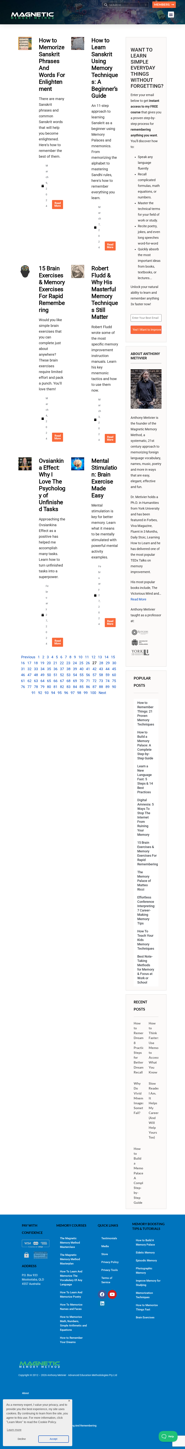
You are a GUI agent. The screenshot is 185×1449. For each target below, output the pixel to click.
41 (88, 669)
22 (62, 663)
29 (108, 663)
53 (68, 675)
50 (49, 675)
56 (88, 675)
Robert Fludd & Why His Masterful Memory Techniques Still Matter (104, 292)
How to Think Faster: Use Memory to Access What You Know (155, 1047)
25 (81, 663)
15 (113, 657)
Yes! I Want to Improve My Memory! (147, 329)
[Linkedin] (102, 1303)
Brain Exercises (145, 1317)
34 (42, 669)
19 (42, 663)
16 (23, 663)
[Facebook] (102, 1294)
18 (36, 663)
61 (23, 681)
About (25, 1393)
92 (40, 693)
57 (94, 675)
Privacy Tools (109, 1270)
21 (55, 663)
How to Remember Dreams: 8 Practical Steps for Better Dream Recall (142, 1047)
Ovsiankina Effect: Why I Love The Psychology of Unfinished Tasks (52, 485)
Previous (28, 657)
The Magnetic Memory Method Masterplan (70, 1259)
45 (114, 669)
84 (75, 687)
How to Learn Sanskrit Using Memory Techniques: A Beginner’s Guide (104, 68)
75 (114, 681)
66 (55, 681)
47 (29, 675)
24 (75, 663)
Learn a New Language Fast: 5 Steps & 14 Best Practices (145, 779)
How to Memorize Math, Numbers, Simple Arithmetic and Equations (73, 1323)
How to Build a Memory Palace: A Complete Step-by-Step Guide (145, 745)
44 (107, 669)
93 (47, 693)
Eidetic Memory (145, 1252)
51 (55, 675)
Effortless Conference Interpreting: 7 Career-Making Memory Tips (146, 910)
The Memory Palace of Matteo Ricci (144, 880)
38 (68, 669)
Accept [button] (53, 1439)
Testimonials (109, 1238)
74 (107, 681)
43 (101, 669)
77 (29, 687)
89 (107, 687)
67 (62, 681)
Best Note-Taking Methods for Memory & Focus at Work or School (145, 969)
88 (101, 687)
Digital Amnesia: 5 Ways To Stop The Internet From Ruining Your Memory (145, 817)
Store (104, 1254)
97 (73, 693)
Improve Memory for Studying (148, 1283)
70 (81, 681)
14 (106, 657)
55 (81, 675)
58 (101, 675)
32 (29, 669)
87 (94, 687)
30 (114, 663)
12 (93, 657)
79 (42, 687)
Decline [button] (22, 1439)
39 (75, 669)
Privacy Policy (110, 1262)
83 (68, 687)
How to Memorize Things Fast (147, 1307)
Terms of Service (106, 1280)
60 (114, 675)
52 (62, 675)
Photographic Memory (144, 1270)
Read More (138, 599)
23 (68, 663)
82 (62, 687)
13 (100, 657)
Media (105, 1246)
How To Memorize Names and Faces (71, 1307)
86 (88, 687)
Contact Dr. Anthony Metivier (38, 1436)
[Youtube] (112, 1294)
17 (29, 663)
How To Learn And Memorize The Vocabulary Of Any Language (71, 1278)
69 (75, 681)
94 (53, 693)
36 (55, 669)
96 (66, 693)
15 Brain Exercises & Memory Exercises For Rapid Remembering (52, 289)
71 (88, 681)
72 (94, 681)
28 (101, 663)
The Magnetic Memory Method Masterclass (70, 1243)
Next (102, 693)
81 (55, 687)
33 (36, 669)
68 (68, 681)
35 (49, 669)
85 (81, 687)
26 (88, 663)
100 (93, 693)
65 (49, 681)
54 (75, 675)
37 (62, 669)
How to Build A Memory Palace (145, 1242)
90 (114, 687)
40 (81, 669)
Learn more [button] (14, 1430)
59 (107, 675)
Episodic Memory (146, 1260)
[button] (171, 14)
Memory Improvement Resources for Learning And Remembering (59, 1425)
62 (29, 681)
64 (42, 681)
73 (101, 681)
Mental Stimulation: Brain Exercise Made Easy (104, 478)
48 (36, 675)
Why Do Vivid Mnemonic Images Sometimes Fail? (142, 1098)
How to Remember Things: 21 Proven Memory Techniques (145, 713)
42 (94, 669)
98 (79, 693)
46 (23, 675)
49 (42, 675)
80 (49, 687)
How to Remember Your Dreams (71, 1340)
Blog (24, 1404)
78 (36, 687)
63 (36, 681)
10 (80, 657)
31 (23, 669)
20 (49, 663)
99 (86, 693)
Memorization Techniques (144, 1295)
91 (34, 693)
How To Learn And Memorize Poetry (71, 1294)
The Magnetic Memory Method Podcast (44, 1414)
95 (60, 693)
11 (87, 657)
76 (23, 687)
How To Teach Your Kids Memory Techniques (145, 939)
